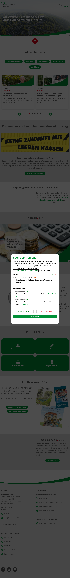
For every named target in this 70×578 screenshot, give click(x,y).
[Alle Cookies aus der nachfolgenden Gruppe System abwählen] (55, 274)
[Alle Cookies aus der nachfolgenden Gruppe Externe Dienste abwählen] (55, 288)
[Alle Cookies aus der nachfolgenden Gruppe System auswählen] (53, 274)
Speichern (35, 316)
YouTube (26, 304)
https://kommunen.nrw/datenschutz (25, 271)
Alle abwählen (46, 312)
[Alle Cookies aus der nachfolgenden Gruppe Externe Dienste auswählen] (53, 288)
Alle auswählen (23, 312)
